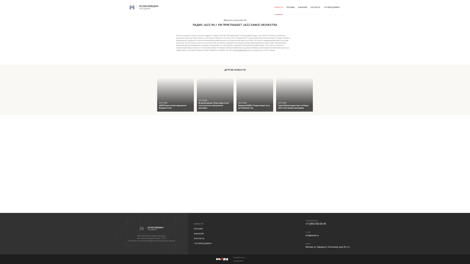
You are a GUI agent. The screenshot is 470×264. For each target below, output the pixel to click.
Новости (279, 7)
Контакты (315, 7)
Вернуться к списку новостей (235, 20)
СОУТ (164, 238)
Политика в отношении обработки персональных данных (151, 241)
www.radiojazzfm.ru (241, 50)
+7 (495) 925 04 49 (316, 223)
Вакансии (302, 7)
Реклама (291, 7)
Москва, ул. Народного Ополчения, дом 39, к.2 (328, 247)
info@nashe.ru (312, 235)
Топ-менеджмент (332, 7)
